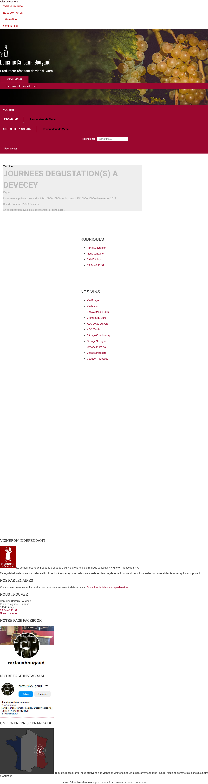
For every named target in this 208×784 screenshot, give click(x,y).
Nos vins (8, 109)
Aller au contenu (9, 1)
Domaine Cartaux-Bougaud (25, 62)
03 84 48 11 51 (8, 610)
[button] (104, 86)
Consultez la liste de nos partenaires (107, 587)
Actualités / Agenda (17, 129)
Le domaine (10, 119)
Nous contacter (8, 613)
